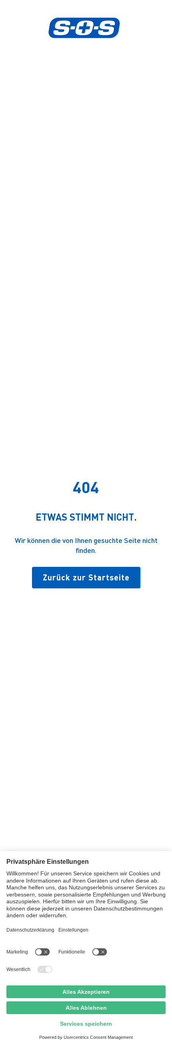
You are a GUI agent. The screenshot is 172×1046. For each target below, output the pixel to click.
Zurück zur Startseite (86, 577)
